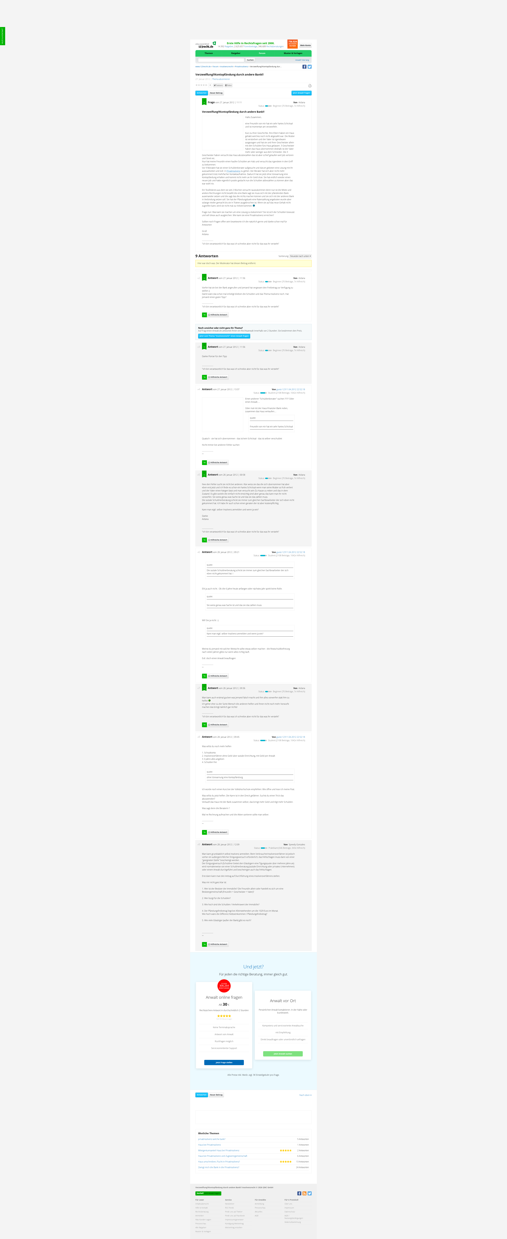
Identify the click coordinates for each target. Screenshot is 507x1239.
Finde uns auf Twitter (233, 1212)
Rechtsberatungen (275, 46)
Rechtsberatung (201, 1212)
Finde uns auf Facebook (235, 1216)
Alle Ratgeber (200, 1228)
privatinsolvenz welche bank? (211, 1139)
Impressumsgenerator (234, 1220)
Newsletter (229, 1204)
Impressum (289, 1208)
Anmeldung (259, 1204)
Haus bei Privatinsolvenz (209, 1145)
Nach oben (304, 1095)
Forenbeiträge (250, 46)
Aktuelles (258, 1212)
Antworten (201, 93)
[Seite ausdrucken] (310, 86)
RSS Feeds (229, 1208)
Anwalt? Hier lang (302, 60)
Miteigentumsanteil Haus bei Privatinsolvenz (218, 1151)
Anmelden (199, 1216)
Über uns (288, 1204)
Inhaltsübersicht (202, 1204)
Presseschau (200, 1224)
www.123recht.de (203, 67)
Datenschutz (290, 1212)
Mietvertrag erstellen (233, 1228)
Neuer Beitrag (216, 93)
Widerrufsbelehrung (293, 1222)
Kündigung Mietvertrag (234, 1224)
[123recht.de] (205, 44)
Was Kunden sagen (203, 1220)
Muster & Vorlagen (293, 53)
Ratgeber (229, 46)
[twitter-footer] (310, 1193)
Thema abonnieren (221, 79)
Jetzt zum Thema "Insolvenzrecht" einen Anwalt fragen (224, 336)
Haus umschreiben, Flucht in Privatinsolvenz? (219, 1162)
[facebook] (304, 67)
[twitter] (310, 67)
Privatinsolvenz (241, 67)
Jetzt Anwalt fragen (301, 93)
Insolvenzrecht (226, 67)
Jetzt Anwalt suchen (283, 1053)
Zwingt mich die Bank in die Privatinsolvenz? (218, 1167)
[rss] (304, 1193)
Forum (262, 53)
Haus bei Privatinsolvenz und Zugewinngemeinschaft (222, 1156)
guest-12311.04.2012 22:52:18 (290, 389)
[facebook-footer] (299, 1193)
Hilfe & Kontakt (2, 36)
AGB (256, 1216)
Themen (209, 53)
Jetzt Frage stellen (224, 1062)
